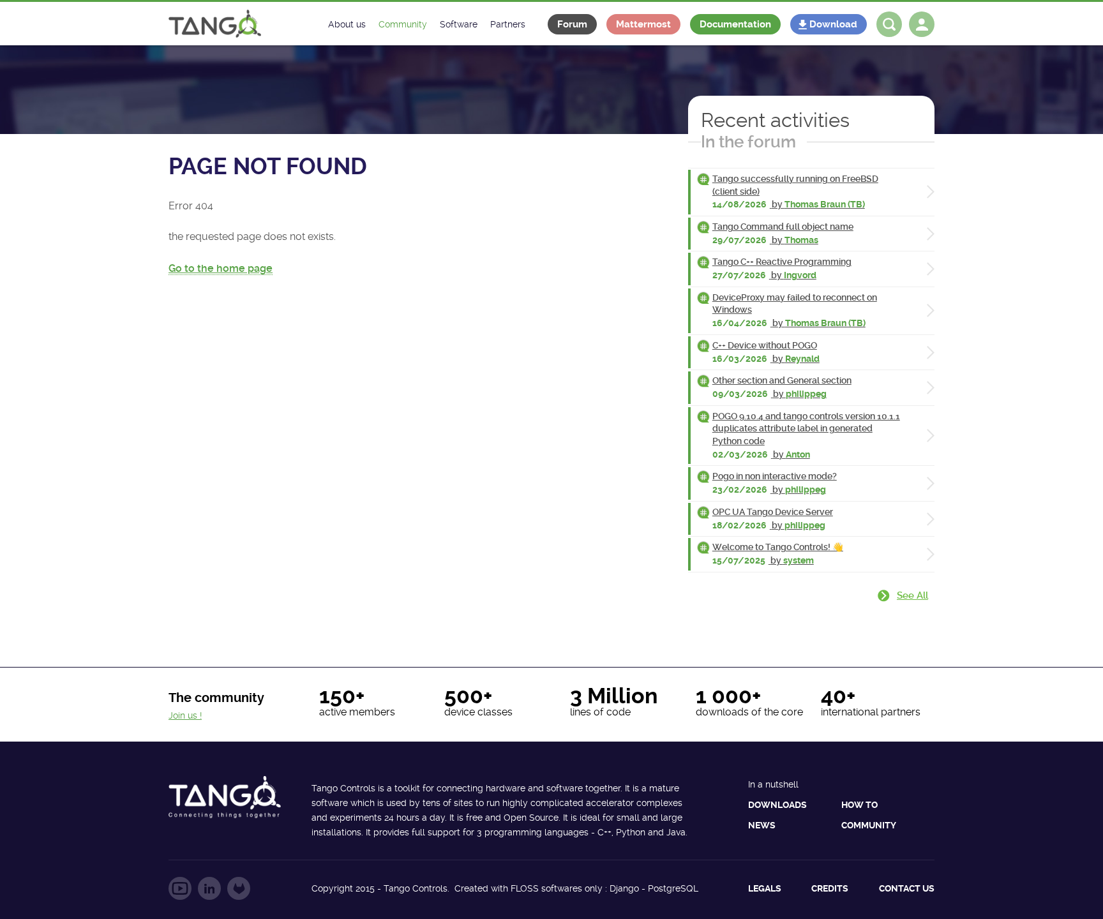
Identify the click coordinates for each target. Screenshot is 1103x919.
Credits (829, 888)
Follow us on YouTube (180, 888)
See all (912, 595)
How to (859, 805)
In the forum (748, 141)
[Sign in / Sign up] (921, 24)
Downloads (777, 805)
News (762, 825)
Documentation (735, 24)
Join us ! (185, 715)
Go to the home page (221, 268)
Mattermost (643, 24)
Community (868, 825)
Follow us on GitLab (238, 888)
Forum (572, 24)
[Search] (889, 24)
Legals (764, 888)
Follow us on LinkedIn (209, 888)
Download (833, 24)
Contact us (906, 888)
